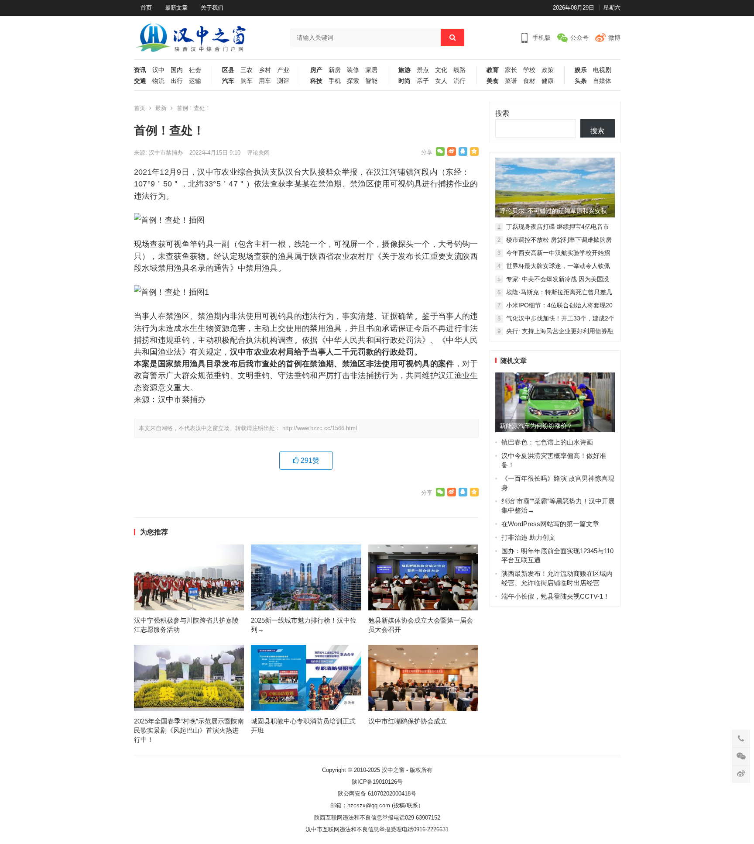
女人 (441, 81)
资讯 (140, 70)
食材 (529, 81)
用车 (265, 81)
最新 (161, 108)
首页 (146, 7)
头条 (581, 81)
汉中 (158, 70)
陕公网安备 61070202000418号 (377, 793)
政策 (548, 70)
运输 (195, 81)
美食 (493, 81)
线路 (459, 70)
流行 (459, 81)
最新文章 (176, 7)
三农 (246, 70)
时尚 (404, 81)
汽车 (228, 81)
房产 (316, 70)
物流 (158, 81)
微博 (614, 37)
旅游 (404, 70)
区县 (228, 70)
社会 (195, 70)
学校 (529, 70)
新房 (335, 70)
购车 (246, 81)
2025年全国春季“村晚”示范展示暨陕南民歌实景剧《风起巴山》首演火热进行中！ (189, 730)
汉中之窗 (393, 770)
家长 (511, 70)
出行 (177, 81)
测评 (283, 81)
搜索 (502, 113)
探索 (353, 81)
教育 (493, 70)
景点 (423, 70)
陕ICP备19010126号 (377, 782)
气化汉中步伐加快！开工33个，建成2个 (560, 318)
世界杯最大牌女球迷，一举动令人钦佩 (558, 265)
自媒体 (602, 81)
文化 (441, 70)
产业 (283, 70)
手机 (335, 81)
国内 (177, 70)
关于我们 (212, 7)
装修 (353, 70)
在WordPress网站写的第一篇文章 (550, 523)
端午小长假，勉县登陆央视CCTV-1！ (555, 596)
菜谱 (511, 81)
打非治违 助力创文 (528, 537)
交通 (140, 81)
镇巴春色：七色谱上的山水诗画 (547, 442)
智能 (371, 81)
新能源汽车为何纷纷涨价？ (536, 425)
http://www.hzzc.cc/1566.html (319, 428)
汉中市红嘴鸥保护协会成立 (407, 721)
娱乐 (581, 70)
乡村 (265, 70)
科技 (316, 81)
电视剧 (602, 70)
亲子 (423, 81)
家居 (371, 70)
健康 (548, 81)
